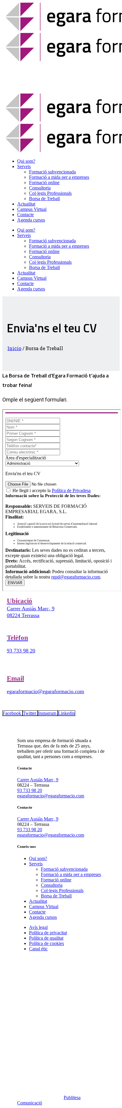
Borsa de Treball (56, 895)
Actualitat (38, 901)
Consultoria (51, 885)
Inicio (14, 348)
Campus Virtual (43, 906)
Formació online (56, 879)
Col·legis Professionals (62, 890)
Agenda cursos (43, 917)
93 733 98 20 (21, 651)
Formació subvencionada (64, 869)
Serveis (36, 863)
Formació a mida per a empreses (71, 874)
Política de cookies (46, 943)
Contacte (37, 911)
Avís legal (38, 927)
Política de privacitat (48, 932)
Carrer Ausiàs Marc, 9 (37, 779)
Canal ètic (38, 948)
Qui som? (38, 858)
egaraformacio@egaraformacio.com (45, 691)
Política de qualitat (46, 938)
